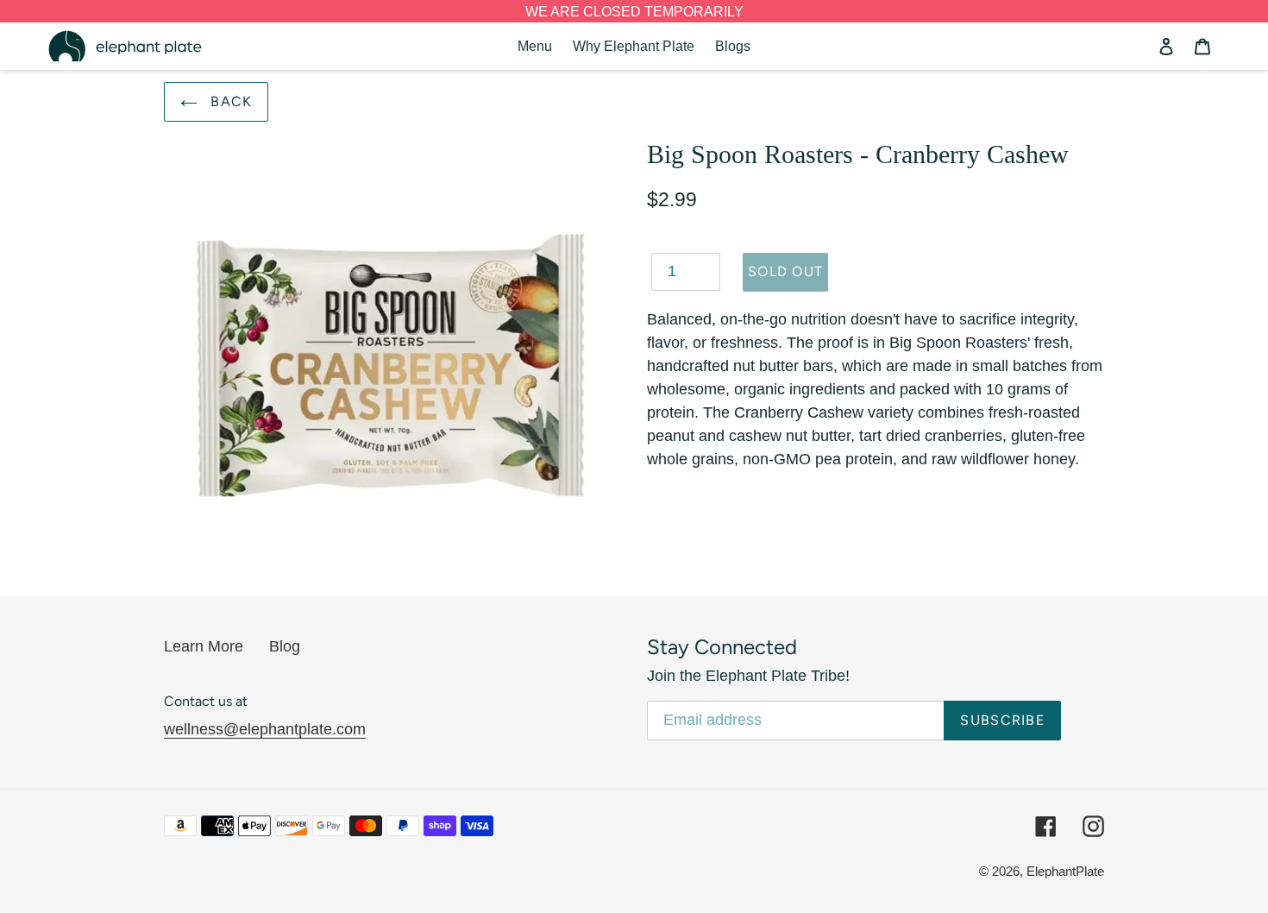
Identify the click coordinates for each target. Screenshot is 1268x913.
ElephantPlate (1065, 871)
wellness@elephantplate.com (265, 729)
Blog (284, 646)
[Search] (1143, 46)
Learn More (203, 646)
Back (229, 101)
